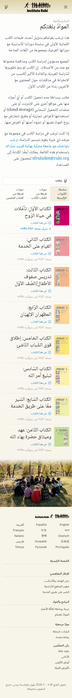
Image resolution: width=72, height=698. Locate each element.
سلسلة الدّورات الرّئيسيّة (61, 194)
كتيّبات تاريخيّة (61, 632)
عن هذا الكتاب (39, 223)
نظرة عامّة (63, 651)
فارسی (20, 541)
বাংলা (67, 530)
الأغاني (65, 657)
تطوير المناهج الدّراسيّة (56, 586)
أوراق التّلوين (62, 662)
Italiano (19, 535)
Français (18, 530)
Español (41, 524)
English (64, 524)
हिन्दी (44, 535)
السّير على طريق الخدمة (55, 592)
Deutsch (63, 535)
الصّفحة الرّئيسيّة (59, 561)
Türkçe (19, 547)
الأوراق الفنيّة (62, 668)
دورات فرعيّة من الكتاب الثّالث (39, 194)
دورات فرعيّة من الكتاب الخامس (14, 194)
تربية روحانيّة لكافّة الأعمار (55, 609)
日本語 (65, 541)
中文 (44, 530)
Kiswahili (41, 541)
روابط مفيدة (62, 637)
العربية (20, 524)
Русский (41, 547)
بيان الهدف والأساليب (56, 581)
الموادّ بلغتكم (62, 615)
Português (62, 547)
